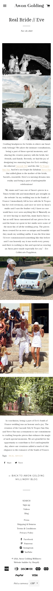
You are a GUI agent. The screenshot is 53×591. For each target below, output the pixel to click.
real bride (16, 456)
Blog (26, 513)
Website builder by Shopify (26, 562)
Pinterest (28, 543)
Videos (26, 509)
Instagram (28, 548)
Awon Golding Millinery (30, 558)
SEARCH (26, 500)
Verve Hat (46, 169)
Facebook (28, 539)
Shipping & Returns (26, 524)
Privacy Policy (26, 532)
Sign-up (26, 505)
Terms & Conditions (26, 528)
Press (26, 520)
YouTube (28, 552)
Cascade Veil (21, 166)
